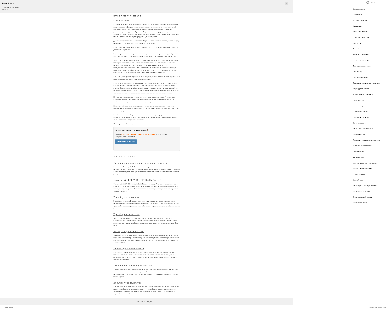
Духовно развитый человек (362, 197)
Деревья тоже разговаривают (363, 128)
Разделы (150, 301)
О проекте (141, 301)
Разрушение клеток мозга (362, 60)
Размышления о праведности (363, 94)
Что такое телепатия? (360, 20)
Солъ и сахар (357, 71)
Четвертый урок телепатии (362, 146)
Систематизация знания (361, 106)
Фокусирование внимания (362, 66)
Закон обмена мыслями (361, 49)
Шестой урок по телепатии (362, 168)
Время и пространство (360, 32)
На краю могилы (359, 100)
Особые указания (359, 174)
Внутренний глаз (359, 134)
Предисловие (357, 14)
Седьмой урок (358, 180)
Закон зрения (357, 26)
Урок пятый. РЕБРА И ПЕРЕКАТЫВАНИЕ (137, 180)
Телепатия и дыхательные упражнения (366, 83)
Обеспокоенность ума (360, 111)
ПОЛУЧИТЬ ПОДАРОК (126, 142)
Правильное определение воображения (366, 140)
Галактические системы (361, 37)
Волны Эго (357, 43)
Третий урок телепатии (361, 117)
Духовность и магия (360, 203)
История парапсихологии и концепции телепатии (141, 163)
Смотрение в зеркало (360, 77)
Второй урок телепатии (361, 89)
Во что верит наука (359, 123)
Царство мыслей (358, 151)
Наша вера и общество (360, 54)
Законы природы (359, 157)
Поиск (370, 2)
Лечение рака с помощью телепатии (365, 185)
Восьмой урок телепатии (361, 191)
